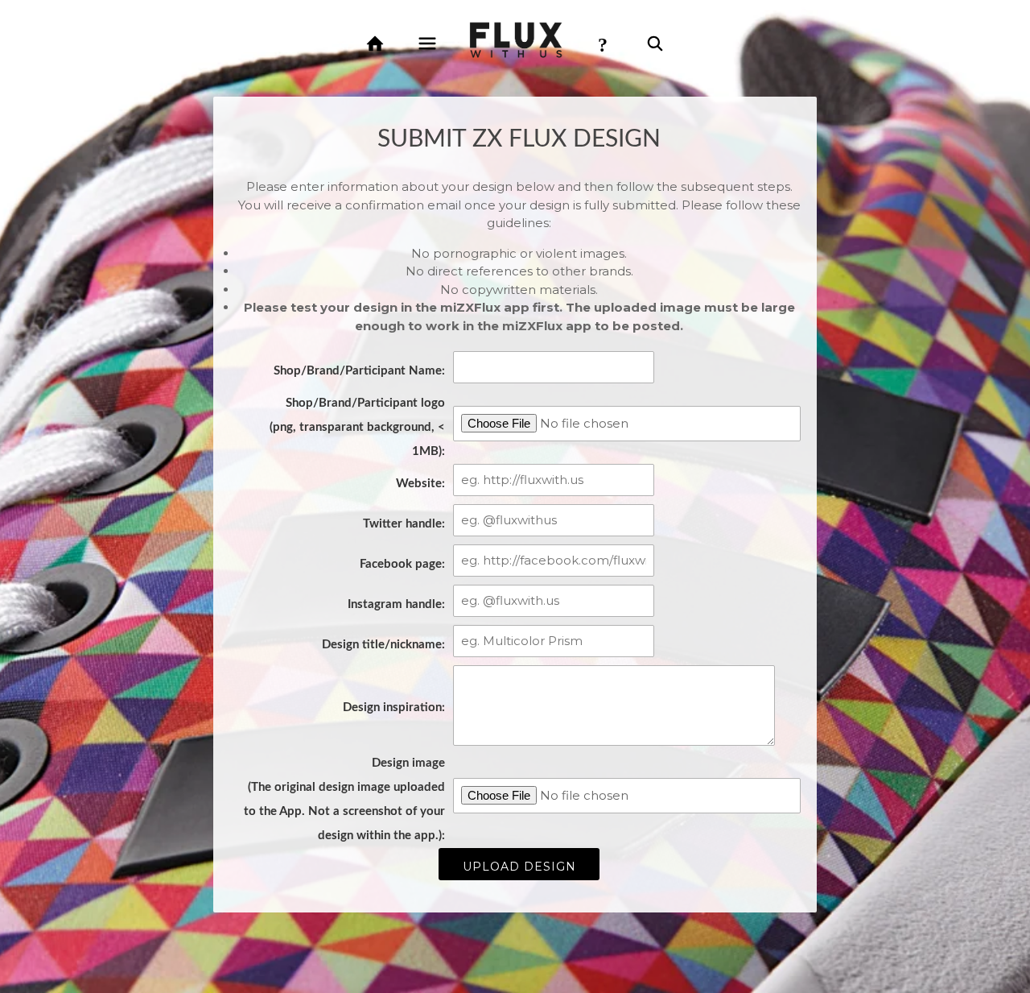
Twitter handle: (404, 524)
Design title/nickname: (383, 645)
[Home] (375, 43)
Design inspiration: (394, 707)
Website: (420, 484)
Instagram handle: (396, 604)
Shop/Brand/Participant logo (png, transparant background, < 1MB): (357, 427)
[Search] (654, 43)
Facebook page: (402, 564)
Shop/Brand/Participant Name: (359, 371)
